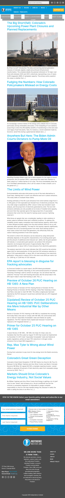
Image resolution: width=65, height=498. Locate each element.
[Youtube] (63, 3)
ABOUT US (17, 7)
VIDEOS (16, 12)
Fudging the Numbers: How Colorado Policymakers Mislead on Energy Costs (32, 83)
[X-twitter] (55, 3)
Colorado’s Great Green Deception (29, 358)
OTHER (33, 19)
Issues (26, 7)
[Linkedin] (57, 3)
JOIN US (35, 7)
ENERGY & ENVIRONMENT (33, 16)
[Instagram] (60, 3)
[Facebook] (52, 3)
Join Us (52, 456)
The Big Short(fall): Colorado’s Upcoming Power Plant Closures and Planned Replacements (30, 26)
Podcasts (23, 12)
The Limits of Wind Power (23, 189)
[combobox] (38, 2)
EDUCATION (17, 16)
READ (43, 7)
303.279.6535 (13, 471)
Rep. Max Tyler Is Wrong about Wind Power (30, 346)
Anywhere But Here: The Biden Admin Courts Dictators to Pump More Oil (31, 137)
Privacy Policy (54, 461)
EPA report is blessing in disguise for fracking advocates (30, 263)
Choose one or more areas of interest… (41, 409)
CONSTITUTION (5, 16)
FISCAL (46, 16)
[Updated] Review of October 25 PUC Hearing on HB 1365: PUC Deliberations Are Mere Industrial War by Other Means (32, 304)
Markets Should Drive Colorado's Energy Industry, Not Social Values (29, 375)
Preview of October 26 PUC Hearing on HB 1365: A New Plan (32, 282)
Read (51, 459)
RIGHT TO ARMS (57, 16)
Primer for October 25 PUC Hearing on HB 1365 (31, 327)
